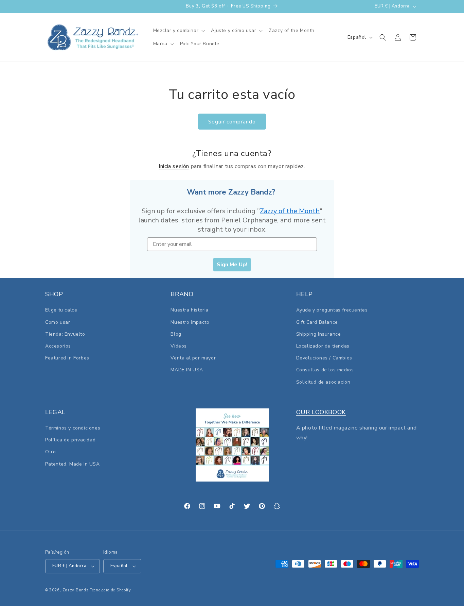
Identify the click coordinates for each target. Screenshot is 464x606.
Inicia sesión (174, 166)
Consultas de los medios (325, 370)
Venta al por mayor (193, 358)
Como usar (57, 322)
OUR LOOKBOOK (321, 412)
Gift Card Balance (317, 322)
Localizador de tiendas (323, 346)
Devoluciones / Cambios (324, 358)
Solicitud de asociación (323, 382)
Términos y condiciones (72, 428)
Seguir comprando (232, 121)
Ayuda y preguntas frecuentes (332, 310)
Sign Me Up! (232, 264)
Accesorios (58, 346)
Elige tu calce (61, 310)
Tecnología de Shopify (110, 590)
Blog (176, 334)
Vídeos (179, 346)
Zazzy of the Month (290, 211)
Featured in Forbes (67, 358)
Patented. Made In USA (72, 464)
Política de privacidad (70, 440)
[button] (179, 30)
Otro (50, 452)
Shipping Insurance (318, 334)
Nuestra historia (190, 310)
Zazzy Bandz (76, 590)
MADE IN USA (187, 370)
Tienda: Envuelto (65, 334)
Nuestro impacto (190, 322)
